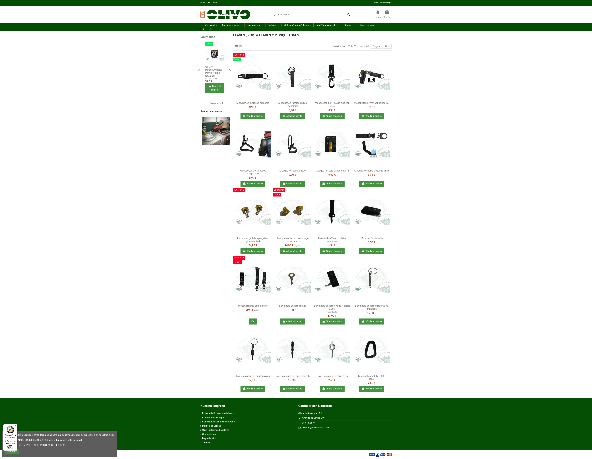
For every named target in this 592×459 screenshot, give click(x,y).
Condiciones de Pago (213, 417)
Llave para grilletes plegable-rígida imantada (253, 240)
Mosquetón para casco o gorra (332, 170)
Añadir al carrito (255, 116)
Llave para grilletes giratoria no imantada (371, 307)
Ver (253, 321)
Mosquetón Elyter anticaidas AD (371, 102)
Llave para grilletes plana (292, 305)
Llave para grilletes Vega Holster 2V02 (332, 307)
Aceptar (12, 451)
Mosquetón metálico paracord (252, 102)
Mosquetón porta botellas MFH (371, 170)
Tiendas (206, 442)
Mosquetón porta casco (292, 170)
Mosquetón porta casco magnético (253, 172)
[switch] (10, 447)
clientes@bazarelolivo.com (315, 427)
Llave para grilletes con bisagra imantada (292, 240)
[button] (210, 25)
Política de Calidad (211, 425)
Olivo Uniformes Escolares (215, 430)
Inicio (202, 3)
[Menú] (15, 426)
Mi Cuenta (212, 3)
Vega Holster (332, 241)
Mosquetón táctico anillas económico (292, 104)
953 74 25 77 (308, 422)
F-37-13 (208, 79)
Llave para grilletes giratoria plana (253, 376)
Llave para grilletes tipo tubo (332, 376)
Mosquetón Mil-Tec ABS (371, 376)
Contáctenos (209, 434)
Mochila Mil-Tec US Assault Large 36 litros (214, 72)
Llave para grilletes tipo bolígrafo (292, 376)
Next (230, 71)
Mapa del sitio (209, 438)
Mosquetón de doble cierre (253, 305)
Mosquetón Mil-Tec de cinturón (332, 102)
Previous (199, 71)
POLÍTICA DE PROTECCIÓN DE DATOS (46, 445)
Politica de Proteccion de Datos (218, 413)
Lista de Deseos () (383, 3)
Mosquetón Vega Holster (332, 238)
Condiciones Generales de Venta (219, 421)
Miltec (332, 106)
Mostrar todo (219, 103)
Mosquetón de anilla (372, 238)
